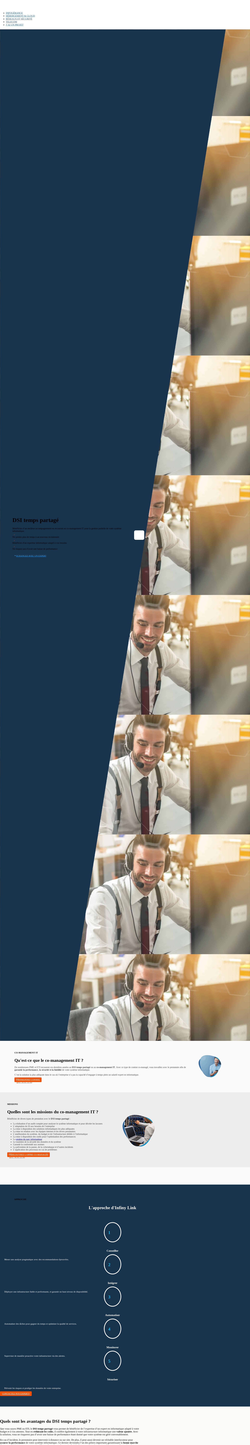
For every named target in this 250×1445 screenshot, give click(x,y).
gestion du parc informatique (29, 1139)
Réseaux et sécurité (19, 18)
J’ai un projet (14, 24)
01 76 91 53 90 (25, 1082)
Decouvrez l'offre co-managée (29, 1154)
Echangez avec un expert (31, 556)
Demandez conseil (29, 1080)
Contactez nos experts (16, 1394)
